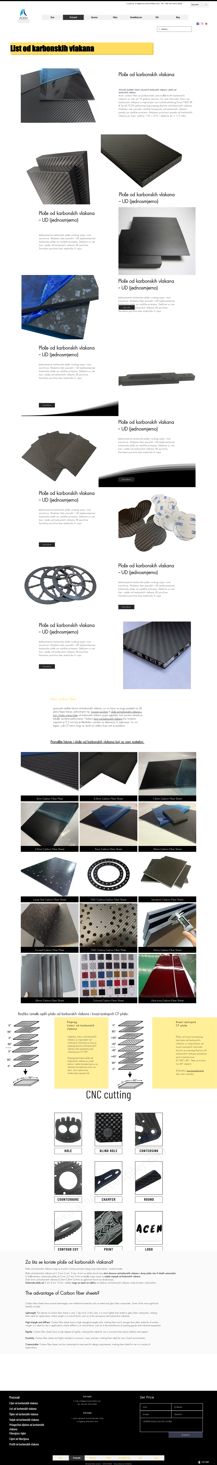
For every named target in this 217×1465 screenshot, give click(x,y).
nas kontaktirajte (195, 1070)
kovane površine (99, 711)
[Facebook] (198, 24)
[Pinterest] (206, 24)
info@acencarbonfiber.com (147, 3)
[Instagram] (202, 24)
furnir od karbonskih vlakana (108, 718)
